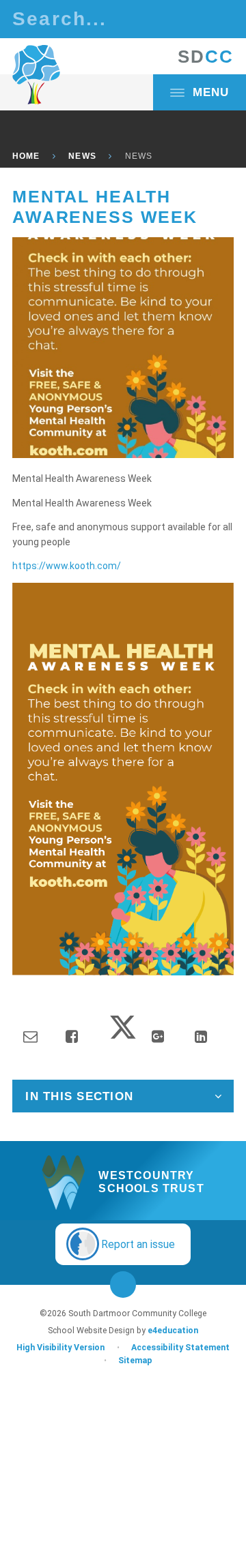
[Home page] (36, 75)
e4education (173, 1330)
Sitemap (135, 1360)
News (82, 156)
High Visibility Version (60, 1347)
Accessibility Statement (180, 1347)
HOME (26, 156)
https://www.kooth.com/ (66, 565)
